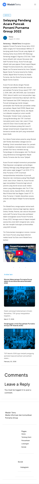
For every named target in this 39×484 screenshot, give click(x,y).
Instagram (24, 467)
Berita (7, 15)
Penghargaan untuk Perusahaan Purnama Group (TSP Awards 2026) (19, 325)
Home (23, 434)
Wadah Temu (10, 413)
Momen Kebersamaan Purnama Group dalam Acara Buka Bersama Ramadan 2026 (18, 281)
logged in (19, 390)
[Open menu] (35, 4)
